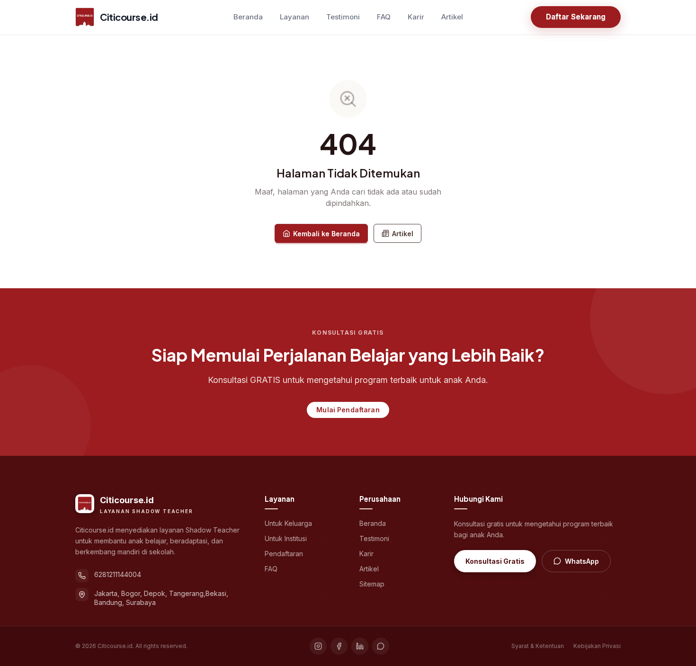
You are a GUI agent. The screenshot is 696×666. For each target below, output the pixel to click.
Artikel (452, 16)
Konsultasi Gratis (495, 561)
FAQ (384, 16)
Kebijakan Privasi (597, 645)
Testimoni (343, 16)
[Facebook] (339, 646)
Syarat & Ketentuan (537, 645)
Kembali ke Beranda (326, 234)
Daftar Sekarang (576, 16)
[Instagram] (318, 646)
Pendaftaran (284, 554)
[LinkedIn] (359, 646)
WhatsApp (582, 561)
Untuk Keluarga (288, 523)
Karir (416, 16)
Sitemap (371, 584)
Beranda (248, 16)
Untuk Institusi (286, 538)
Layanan (294, 16)
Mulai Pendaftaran (347, 410)
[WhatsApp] (380, 646)
